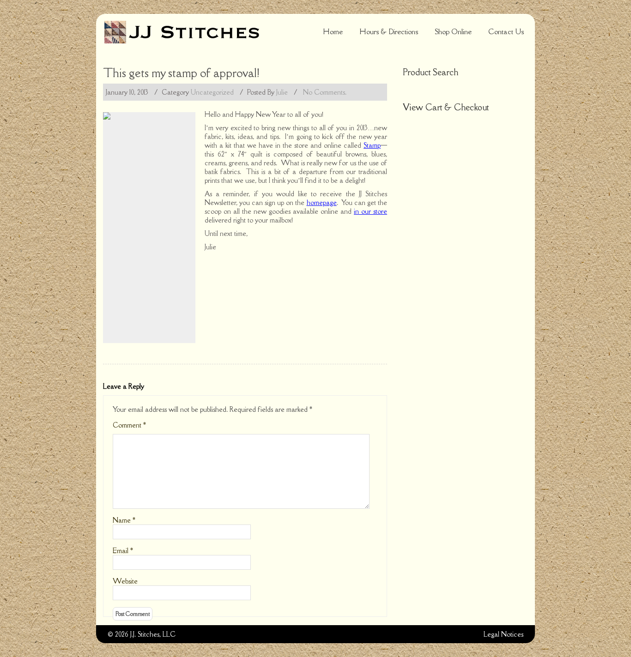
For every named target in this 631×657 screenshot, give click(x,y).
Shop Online (453, 31)
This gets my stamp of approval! (181, 72)
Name (124, 520)
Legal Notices (503, 634)
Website (125, 581)
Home (333, 31)
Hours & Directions (388, 31)
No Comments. (324, 92)
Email (123, 550)
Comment (129, 425)
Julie (282, 92)
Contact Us (506, 31)
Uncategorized (212, 92)
